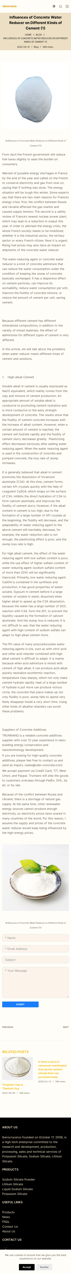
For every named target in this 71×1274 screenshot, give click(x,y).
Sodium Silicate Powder (18, 1179)
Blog (36, 46)
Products (8, 1212)
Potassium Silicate (14, 1194)
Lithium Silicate (12, 1184)
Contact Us (10, 1226)
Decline (44, 1267)
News (6, 1217)
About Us (8, 1231)
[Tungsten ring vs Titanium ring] (17, 1068)
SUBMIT (20, 1004)
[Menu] (67, 6)
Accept (27, 1267)
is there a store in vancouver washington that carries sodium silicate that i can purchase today (52, 1069)
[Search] (60, 6)
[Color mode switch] (54, 6)
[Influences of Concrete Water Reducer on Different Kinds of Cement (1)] (35, 95)
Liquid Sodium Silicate (17, 1189)
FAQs (5, 1221)
